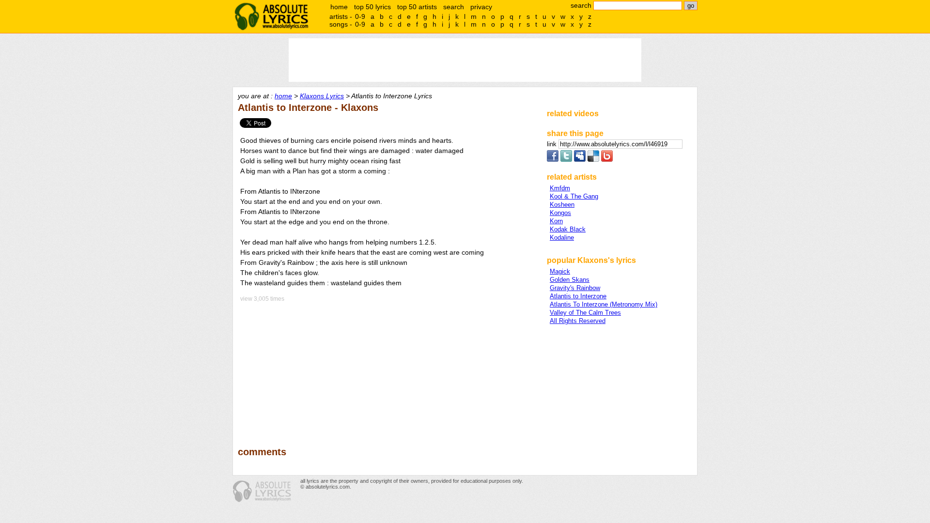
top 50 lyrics (372, 7)
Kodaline (562, 237)
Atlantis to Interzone (578, 296)
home (339, 7)
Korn (556, 221)
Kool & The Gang (574, 196)
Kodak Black (568, 229)
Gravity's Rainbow (575, 288)
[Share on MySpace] (580, 159)
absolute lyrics (271, 16)
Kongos (560, 212)
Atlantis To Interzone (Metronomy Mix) (603, 304)
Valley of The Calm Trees (585, 312)
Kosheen (562, 204)
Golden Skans (569, 279)
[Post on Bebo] (607, 159)
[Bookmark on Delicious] (593, 159)
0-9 (360, 16)
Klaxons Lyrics (322, 96)
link (552, 144)
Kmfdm (560, 188)
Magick (560, 271)
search (453, 7)
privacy (481, 7)
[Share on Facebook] (552, 159)
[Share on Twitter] (566, 159)
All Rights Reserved (577, 320)
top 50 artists (417, 7)
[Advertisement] (388, 367)
